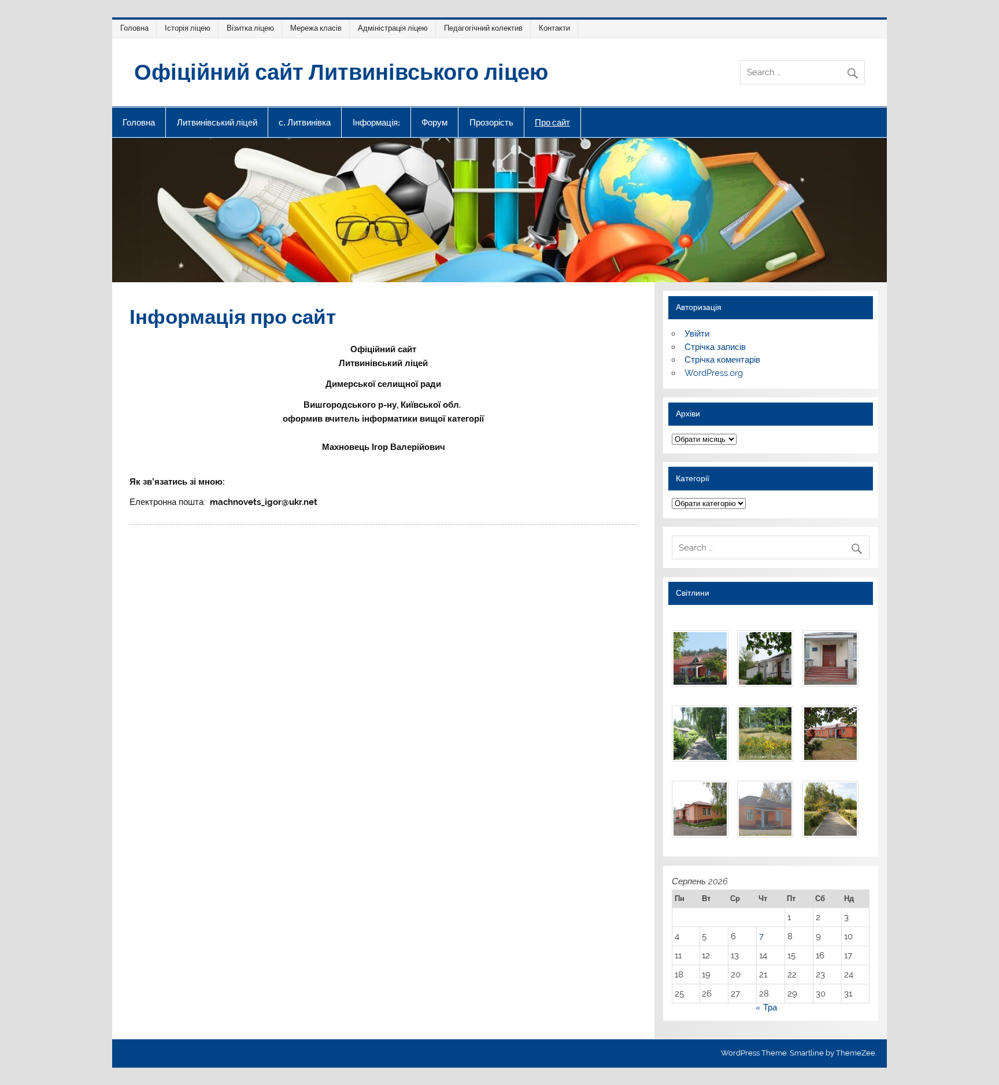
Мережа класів (316, 28)
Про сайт (552, 122)
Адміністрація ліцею (393, 28)
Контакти (554, 28)
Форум (434, 122)
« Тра (766, 1007)
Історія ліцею (187, 28)
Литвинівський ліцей (217, 122)
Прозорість (491, 122)
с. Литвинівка (305, 122)
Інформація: (376, 122)
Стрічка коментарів (722, 360)
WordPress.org (713, 373)
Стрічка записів (715, 347)
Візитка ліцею (250, 28)
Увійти (696, 334)
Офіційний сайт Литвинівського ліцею (341, 71)
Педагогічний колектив (483, 28)
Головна (134, 28)
